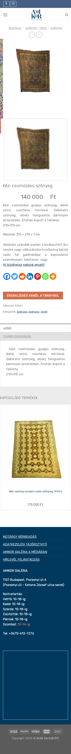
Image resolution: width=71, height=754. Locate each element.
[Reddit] (22, 276)
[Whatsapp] (45, 276)
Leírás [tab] (7, 327)
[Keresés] (66, 15)
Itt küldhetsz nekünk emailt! (24, 265)
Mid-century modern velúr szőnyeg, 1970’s (35, 491)
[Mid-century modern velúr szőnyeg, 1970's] (35, 446)
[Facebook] (6, 276)
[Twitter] (14, 276)
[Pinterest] (37, 276)
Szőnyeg (56, 28)
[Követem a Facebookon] (6, 4)
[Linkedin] (29, 276)
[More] (53, 276)
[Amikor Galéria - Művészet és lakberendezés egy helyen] (36, 15)
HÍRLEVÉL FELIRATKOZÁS (21, 560)
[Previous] (7, 108)
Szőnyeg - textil (36, 28)
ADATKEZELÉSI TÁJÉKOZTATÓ (25, 544)
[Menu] (5, 15)
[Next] (17, 108)
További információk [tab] (17, 336)
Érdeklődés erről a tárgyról (33, 295)
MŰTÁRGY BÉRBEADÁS (20, 537)
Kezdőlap (15, 28)
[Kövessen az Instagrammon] (13, 4)
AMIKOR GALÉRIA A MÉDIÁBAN (25, 552)
